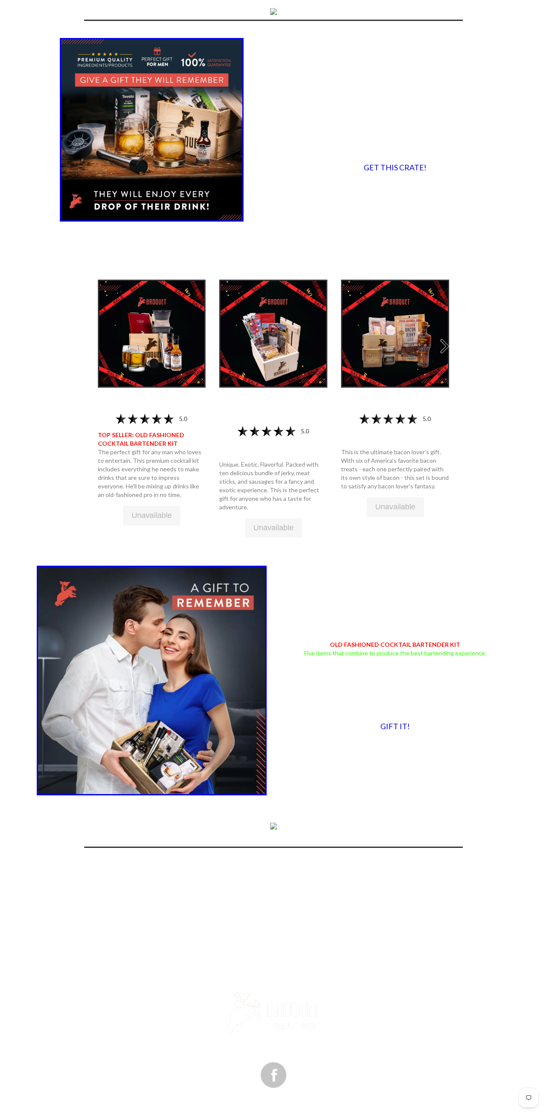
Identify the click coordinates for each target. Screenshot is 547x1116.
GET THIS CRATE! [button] (395, 167)
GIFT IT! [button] (395, 726)
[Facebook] (273, 1075)
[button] (152, 332)
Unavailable (152, 515)
